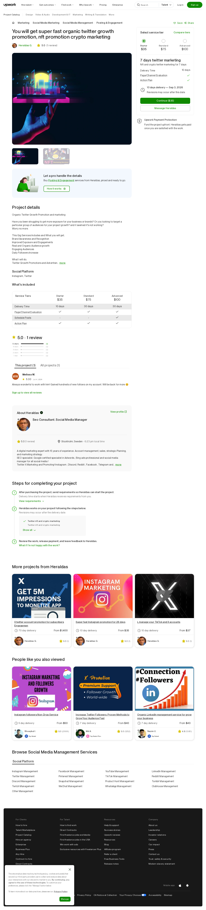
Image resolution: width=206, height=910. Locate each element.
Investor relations (157, 835)
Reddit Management (163, 776)
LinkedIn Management (164, 771)
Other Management (22, 791)
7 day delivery (88, 723)
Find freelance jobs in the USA (75, 839)
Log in (180, 5)
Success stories (112, 830)
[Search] (138, 5)
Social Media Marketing (46, 23)
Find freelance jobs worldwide (75, 835)
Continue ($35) (165, 100)
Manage (65, 899)
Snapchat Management (71, 781)
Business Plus (23, 849)
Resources (109, 839)
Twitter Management (23, 776)
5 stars (16, 344)
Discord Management (23, 781)
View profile (117, 411)
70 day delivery (27, 630)
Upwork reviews (112, 835)
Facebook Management (71, 771)
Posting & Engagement (61, 180)
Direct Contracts (24, 864)
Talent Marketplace (25, 830)
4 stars (15, 347)
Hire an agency (23, 839)
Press (151, 849)
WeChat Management (70, 786)
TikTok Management (116, 776)
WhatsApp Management (118, 786)
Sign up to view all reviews (27, 392)
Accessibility (155, 895)
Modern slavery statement (162, 864)
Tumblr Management (163, 781)
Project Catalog (12, 14)
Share (191, 23)
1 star (16, 356)
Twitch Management (23, 786)
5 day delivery (26, 723)
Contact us (154, 854)
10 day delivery (88, 630)
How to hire (21, 825)
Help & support (111, 825)
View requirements (30, 501)
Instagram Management (25, 771)
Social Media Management (78, 23)
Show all (27, 530)
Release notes (111, 864)
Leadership (154, 830)
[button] (29, 312)
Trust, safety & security (160, 859)
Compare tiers (182, 32)
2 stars (15, 353)
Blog (106, 844)
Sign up (194, 5)
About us (153, 825)
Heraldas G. (25, 45)
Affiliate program (112, 849)
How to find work (68, 825)
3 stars (15, 350)
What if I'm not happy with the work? (39, 545)
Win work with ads (69, 844)
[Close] (70, 869)
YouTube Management (117, 771)
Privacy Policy (84, 895)
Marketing (23, 23)
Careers (153, 839)
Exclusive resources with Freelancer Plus (80, 849)
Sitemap (168, 895)
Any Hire (20, 854)
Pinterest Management (71, 776)
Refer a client (110, 854)
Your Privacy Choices (132, 895)
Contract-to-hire (24, 859)
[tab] (25, 365)
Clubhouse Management (165, 786)
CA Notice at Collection (105, 895)
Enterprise (21, 844)
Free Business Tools (114, 859)
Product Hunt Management (119, 781)
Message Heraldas (165, 108)
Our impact (154, 844)
